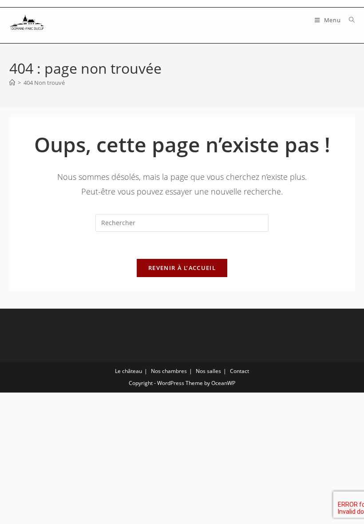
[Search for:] (348, 20)
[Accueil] (12, 83)
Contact (239, 371)
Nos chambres (169, 371)
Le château (128, 371)
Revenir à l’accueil (182, 268)
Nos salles (208, 371)
